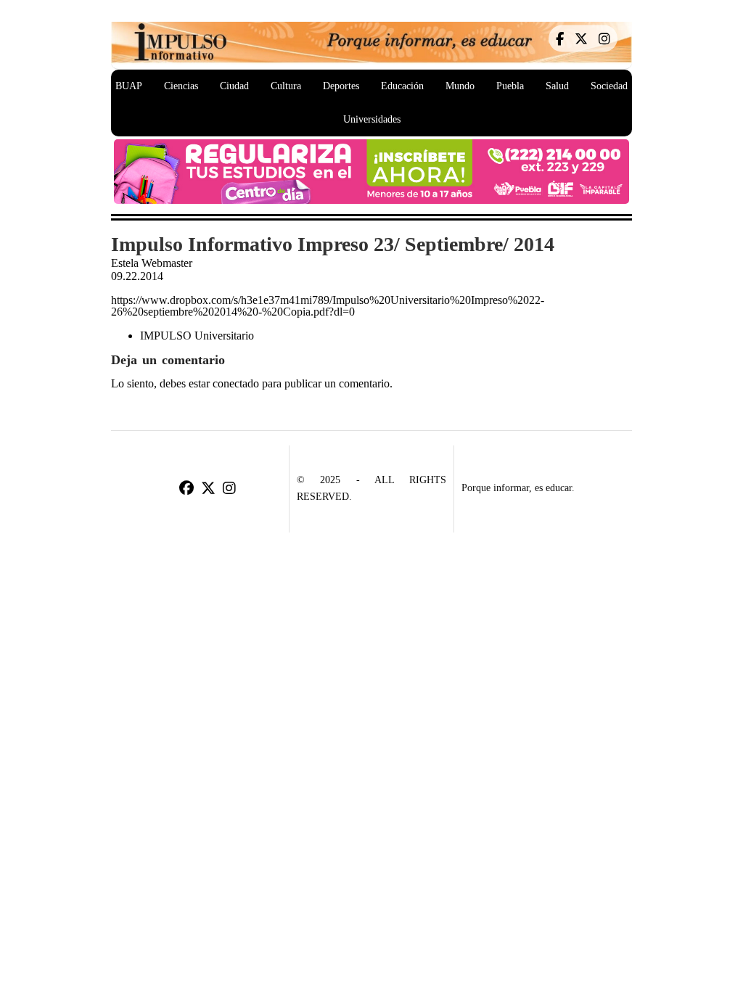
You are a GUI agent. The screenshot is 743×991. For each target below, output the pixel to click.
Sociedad (609, 86)
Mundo (460, 86)
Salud (557, 86)
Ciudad (234, 86)
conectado (236, 384)
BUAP (128, 86)
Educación (402, 86)
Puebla (510, 86)
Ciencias (181, 86)
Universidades (372, 119)
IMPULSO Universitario (197, 335)
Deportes (341, 86)
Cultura (286, 86)
